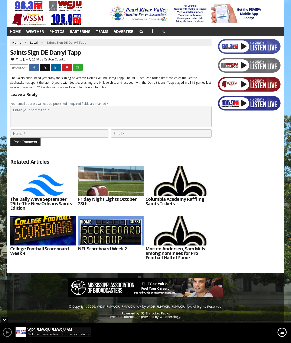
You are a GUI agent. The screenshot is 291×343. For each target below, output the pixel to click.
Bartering (80, 31)
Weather (35, 31)
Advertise (123, 31)
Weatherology (170, 316)
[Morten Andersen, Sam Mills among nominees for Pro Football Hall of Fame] (178, 230)
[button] (141, 31)
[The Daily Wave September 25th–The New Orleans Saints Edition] (43, 181)
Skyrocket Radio (157, 313)
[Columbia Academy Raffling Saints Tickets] (178, 181)
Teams (102, 31)
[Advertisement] (186, 13)
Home (15, 31)
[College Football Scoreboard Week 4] (43, 230)
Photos (56, 31)
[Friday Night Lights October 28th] (111, 181)
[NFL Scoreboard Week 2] (111, 230)
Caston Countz (54, 59)
